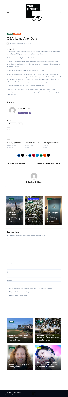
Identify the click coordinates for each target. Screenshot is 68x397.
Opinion (40, 321)
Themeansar (17, 395)
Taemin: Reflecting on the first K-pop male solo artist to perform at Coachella (47, 364)
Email (9, 272)
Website (9, 280)
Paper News (8, 395)
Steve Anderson (34, 219)
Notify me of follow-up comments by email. (21, 292)
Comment (10, 239)
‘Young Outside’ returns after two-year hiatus (32, 143)
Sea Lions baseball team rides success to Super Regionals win (18, 337)
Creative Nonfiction (33, 199)
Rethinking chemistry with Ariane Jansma (19, 365)
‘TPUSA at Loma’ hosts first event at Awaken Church (51, 143)
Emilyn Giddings (16, 43)
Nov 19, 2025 (12, 221)
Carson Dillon (14, 219)
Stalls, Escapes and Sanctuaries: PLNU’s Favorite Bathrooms (53, 216)
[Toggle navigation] (7, 12)
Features (10, 33)
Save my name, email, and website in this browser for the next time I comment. (30, 288)
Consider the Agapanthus (33, 215)
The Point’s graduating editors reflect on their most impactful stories (47, 337)
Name (9, 264)
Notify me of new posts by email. (18, 296)
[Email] (30, 113)
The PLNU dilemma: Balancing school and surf (15, 215)
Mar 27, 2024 (50, 221)
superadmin (52, 219)
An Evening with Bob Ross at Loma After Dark (14, 143)
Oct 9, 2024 (33, 221)
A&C (39, 348)
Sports (11, 321)
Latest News (17, 33)
